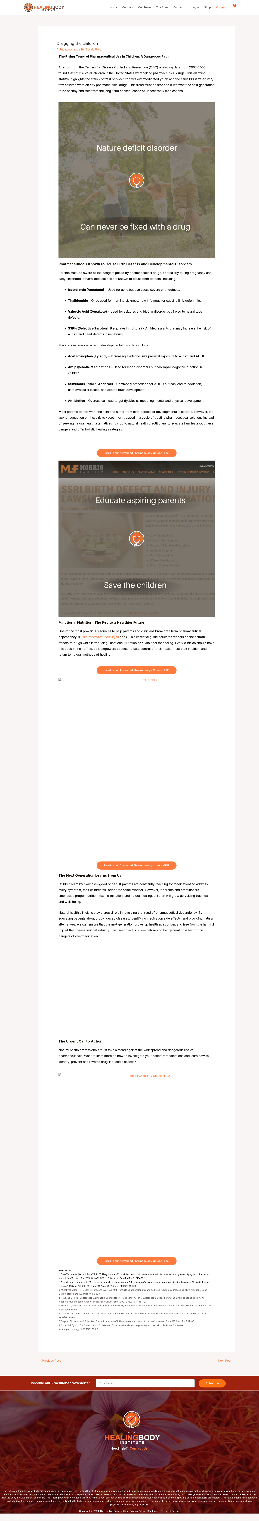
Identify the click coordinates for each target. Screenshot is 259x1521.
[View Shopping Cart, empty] (232, 7)
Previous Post (49, 1360)
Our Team (144, 7)
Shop (207, 7)
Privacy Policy (137, 1511)
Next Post (226, 1360)
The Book (162, 7)
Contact (178, 7)
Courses (127, 7)
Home (113, 7)
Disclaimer (153, 1511)
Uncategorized (68, 49)
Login (195, 7)
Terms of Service (170, 1511)
